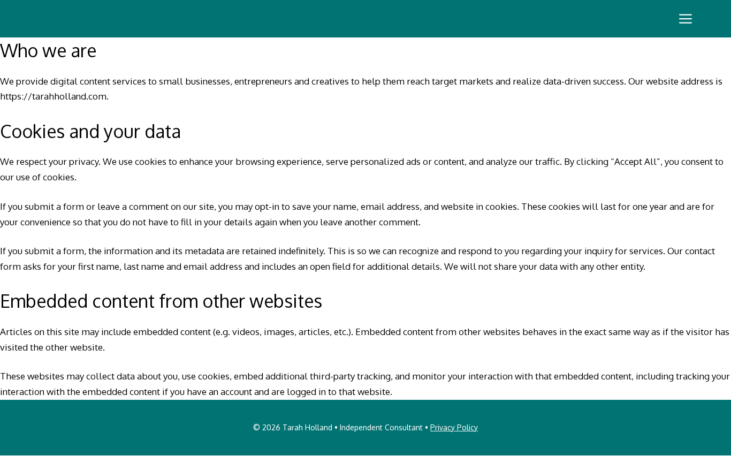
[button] (685, 19)
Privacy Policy (454, 427)
